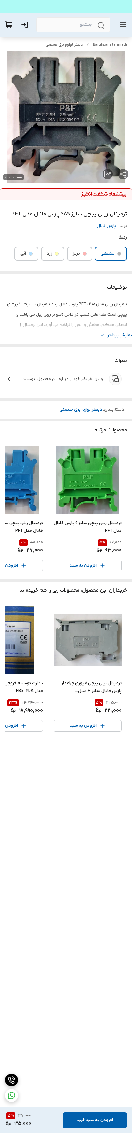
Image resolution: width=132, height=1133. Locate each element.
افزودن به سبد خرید (95, 1120)
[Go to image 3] (9, 177)
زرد (49, 253)
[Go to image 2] (13, 177)
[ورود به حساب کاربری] (26, 24)
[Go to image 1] (19, 177)
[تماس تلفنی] (11, 1080)
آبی (23, 253)
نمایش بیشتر (119, 335)
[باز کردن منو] (122, 25)
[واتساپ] (11, 1095)
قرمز (76, 253)
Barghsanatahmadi (110, 45)
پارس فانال (106, 226)
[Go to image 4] (5, 177)
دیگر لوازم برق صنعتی (64, 45)
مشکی (108, 253)
